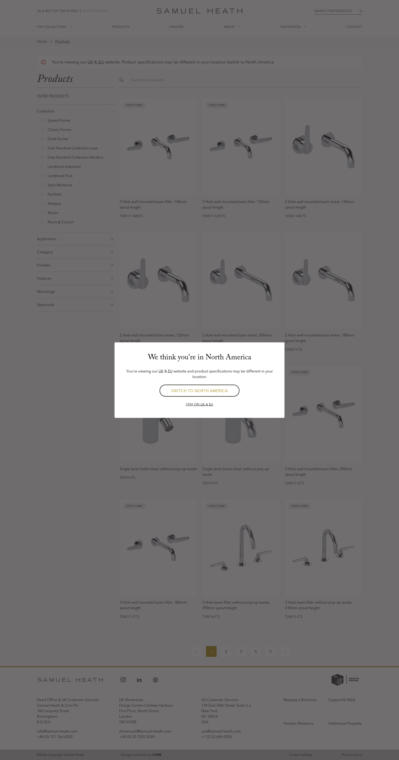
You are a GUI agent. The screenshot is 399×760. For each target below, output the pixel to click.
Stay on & (199, 404)
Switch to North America (199, 390)
